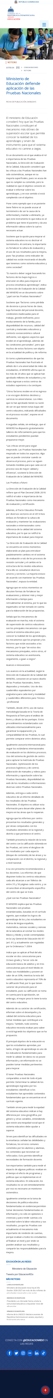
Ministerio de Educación (24, 1268)
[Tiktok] (43, 1353)
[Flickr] (30, 1353)
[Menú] (44, 24)
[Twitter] (16, 1353)
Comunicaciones (31, 67)
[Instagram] (23, 1353)
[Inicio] (18, 67)
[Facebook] (10, 1353)
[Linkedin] (37, 1353)
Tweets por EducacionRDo (19, 1274)
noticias (27, 71)
